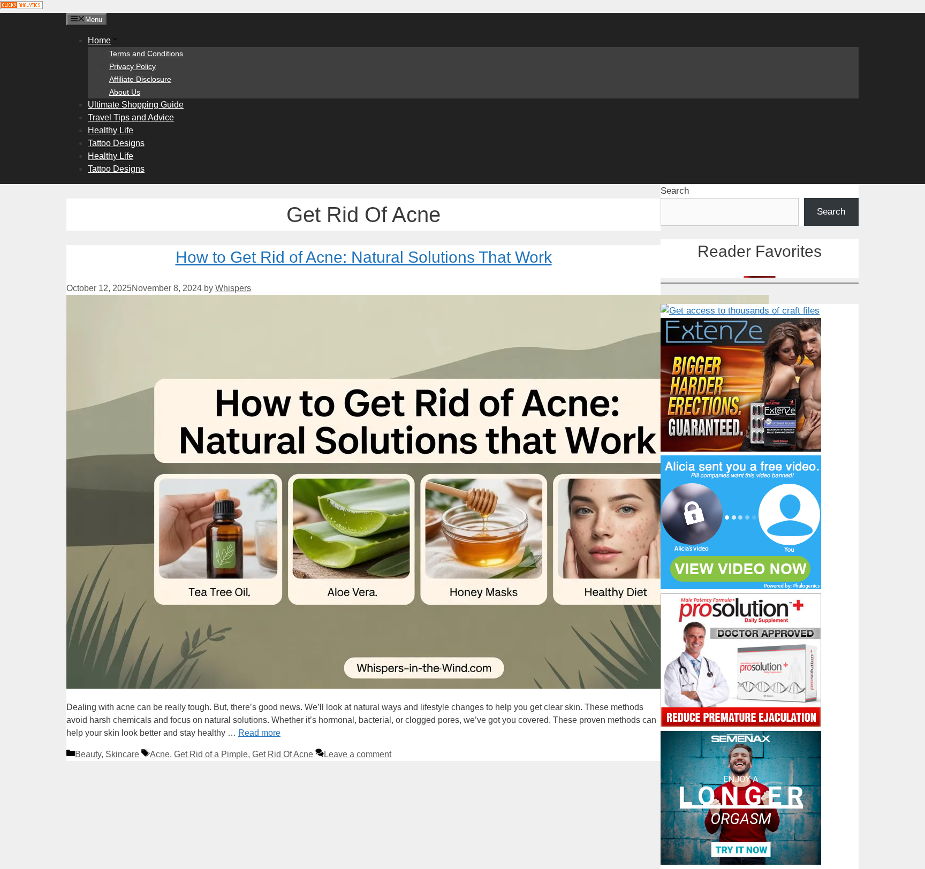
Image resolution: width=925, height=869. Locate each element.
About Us (124, 92)
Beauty (88, 754)
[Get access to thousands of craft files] (740, 311)
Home (99, 40)
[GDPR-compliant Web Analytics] (21, 6)
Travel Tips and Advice (131, 117)
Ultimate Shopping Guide (136, 104)
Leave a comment (357, 754)
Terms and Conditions (146, 53)
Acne (160, 754)
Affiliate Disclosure (140, 79)
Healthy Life (110, 130)
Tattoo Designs (116, 143)
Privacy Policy (132, 66)
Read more (259, 732)
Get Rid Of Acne (282, 754)
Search (675, 191)
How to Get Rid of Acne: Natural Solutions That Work (364, 257)
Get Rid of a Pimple (211, 754)
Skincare (122, 754)
